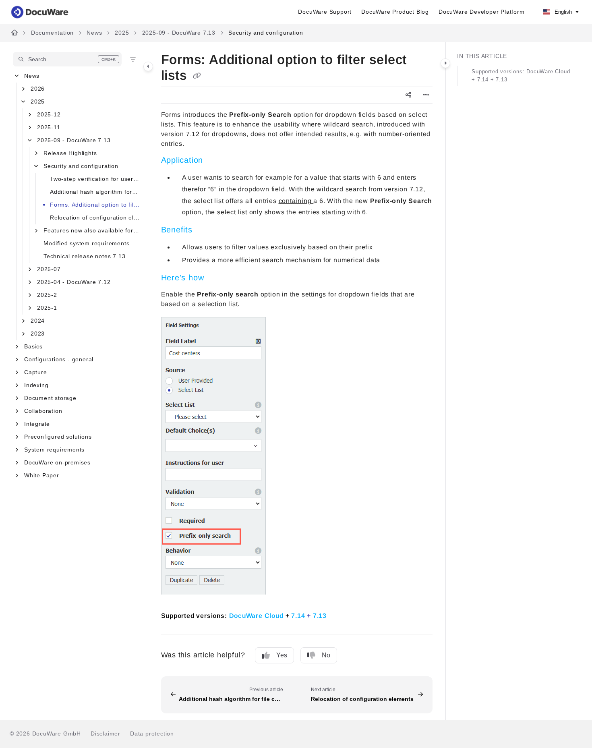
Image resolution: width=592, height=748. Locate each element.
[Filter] (133, 59)
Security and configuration (265, 32)
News (94, 32)
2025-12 (49, 114)
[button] (67, 59)
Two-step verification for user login (95, 179)
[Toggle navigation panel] (148, 66)
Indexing (36, 385)
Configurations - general (58, 359)
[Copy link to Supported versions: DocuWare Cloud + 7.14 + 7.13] (339, 614)
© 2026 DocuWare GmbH (45, 733)
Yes (281, 655)
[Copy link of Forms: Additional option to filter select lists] (196, 76)
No (326, 655)
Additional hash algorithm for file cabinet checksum (95, 192)
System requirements (54, 449)
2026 (38, 88)
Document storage (50, 398)
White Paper (41, 475)
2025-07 (49, 269)
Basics (33, 346)
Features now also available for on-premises (91, 230)
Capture (35, 372)
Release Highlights (70, 153)
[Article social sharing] (408, 95)
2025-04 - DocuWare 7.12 (73, 282)
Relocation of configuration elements (95, 217)
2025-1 (47, 308)
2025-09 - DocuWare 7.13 (178, 32)
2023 (38, 333)
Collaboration (43, 411)
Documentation (52, 32)
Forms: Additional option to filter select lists (95, 204)
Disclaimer (105, 733)
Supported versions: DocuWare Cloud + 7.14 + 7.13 (521, 75)
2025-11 (48, 127)
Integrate (37, 424)
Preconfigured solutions (57, 436)
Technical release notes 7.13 (84, 256)
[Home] (40, 12)
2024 (38, 320)
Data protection (152, 733)
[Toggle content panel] (445, 63)
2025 (122, 32)
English (562, 12)
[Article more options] (426, 95)
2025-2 (47, 295)
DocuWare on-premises (57, 462)
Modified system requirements (86, 243)
